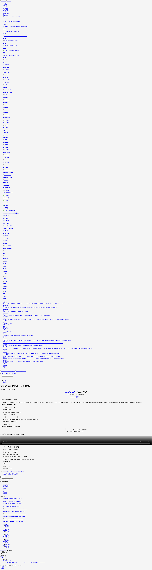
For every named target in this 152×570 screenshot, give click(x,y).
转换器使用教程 (6, 485)
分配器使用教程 (6, 486)
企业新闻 (5, 492)
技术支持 (5, 382)
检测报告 (7, 535)
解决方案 (5, 493)
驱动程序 (7, 531)
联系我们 (5, 541)
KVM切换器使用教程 (7, 471)
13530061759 (3, 550)
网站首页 (5, 3)
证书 (4, 545)
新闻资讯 (5, 381)
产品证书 (7, 547)
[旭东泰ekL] (76, 1)
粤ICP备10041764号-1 (28, 562)
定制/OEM (7, 544)
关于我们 (5, 536)
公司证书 (7, 546)
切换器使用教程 (6, 484)
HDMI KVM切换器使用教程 (18, 471)
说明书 (6, 534)
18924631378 (3, 557)
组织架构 (7, 539)
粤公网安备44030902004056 (39, 562)
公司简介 (7, 537)
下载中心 (5, 530)
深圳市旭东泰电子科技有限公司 (12, 562)
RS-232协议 (7, 532)
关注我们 (7, 542)
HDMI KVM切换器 (71, 392)
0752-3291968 (3, 556)
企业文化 (7, 540)
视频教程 (5, 489)
